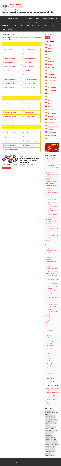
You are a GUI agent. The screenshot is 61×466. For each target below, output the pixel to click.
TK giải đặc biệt (52, 110)
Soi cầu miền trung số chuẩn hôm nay (29, 22)
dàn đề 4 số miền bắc (10, 66)
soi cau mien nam (53, 423)
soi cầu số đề (47, 437)
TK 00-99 (50, 116)
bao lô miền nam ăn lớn (10, 116)
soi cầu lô (47, 432)
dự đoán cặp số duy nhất (50, 417)
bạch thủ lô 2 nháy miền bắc (11, 54)
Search (47, 37)
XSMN (22, 25)
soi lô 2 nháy (52, 448)
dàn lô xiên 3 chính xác (10, 83)
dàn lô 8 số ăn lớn (9, 75)
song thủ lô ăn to (28, 103)
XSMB (16, 25)
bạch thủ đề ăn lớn (9, 62)
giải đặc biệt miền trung (10, 137)
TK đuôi (50, 106)
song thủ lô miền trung (30, 141)
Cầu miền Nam (52, 87)
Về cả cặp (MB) (51, 80)
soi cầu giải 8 (54, 430)
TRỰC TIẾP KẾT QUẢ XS (7, 25)
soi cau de (47, 423)
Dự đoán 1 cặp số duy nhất (50, 416)
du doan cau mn (48, 412)
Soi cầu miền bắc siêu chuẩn (33, 18)
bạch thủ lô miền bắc (9, 49)
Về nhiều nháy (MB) (53, 84)
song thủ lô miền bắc (29, 49)
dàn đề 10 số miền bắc (30, 87)
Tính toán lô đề (52, 22)
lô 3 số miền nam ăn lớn (30, 116)
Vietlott (39, 25)
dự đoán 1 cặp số (48, 414)
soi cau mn (47, 425)
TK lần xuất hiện (52, 113)
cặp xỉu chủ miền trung (10, 141)
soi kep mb (47, 444)
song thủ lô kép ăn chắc (30, 58)
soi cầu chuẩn (48, 430)
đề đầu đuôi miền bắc (29, 75)
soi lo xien (47, 448)
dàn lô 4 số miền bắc (29, 66)
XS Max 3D (50, 71)
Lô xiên (50, 97)
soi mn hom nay (53, 449)
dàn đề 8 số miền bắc (10, 58)
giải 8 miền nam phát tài (10, 112)
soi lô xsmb (47, 449)
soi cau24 (53, 421)
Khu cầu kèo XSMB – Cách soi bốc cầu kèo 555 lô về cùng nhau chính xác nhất (30, 160)
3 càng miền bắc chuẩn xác (31, 79)
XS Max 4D (50, 64)
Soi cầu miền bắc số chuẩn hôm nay (50, 18)
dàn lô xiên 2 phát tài (10, 79)
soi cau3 (55, 419)
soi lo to (51, 444)
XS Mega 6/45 (51, 61)
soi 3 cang (51, 419)
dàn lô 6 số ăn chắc (9, 70)
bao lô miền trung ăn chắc (31, 137)
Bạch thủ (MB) (51, 74)
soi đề (53, 451)
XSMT (27, 25)
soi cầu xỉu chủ (48, 442)
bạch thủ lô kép (28, 70)
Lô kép (49, 100)
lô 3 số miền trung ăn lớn (11, 149)
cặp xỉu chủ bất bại (9, 120)
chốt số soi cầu (52, 410)
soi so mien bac (48, 451)
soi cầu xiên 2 (53, 439)
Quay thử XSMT (52, 136)
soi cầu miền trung (49, 435)
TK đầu (50, 103)
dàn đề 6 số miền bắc (10, 91)
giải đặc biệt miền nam (10, 108)
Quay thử (10, 29)
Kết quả (33, 25)
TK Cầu (46, 25)
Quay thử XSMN (52, 139)
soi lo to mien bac (48, 446)
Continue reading (6, 168)
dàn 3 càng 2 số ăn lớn (30, 83)
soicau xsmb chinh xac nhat (50, 426)
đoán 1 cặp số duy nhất (49, 455)
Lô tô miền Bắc (52, 119)
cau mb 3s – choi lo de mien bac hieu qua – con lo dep (28, 12)
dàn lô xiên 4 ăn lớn (9, 87)
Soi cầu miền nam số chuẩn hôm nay (9, 22)
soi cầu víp (53, 437)
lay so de (46, 419)
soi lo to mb (56, 444)
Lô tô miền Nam (52, 123)
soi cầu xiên (47, 439)
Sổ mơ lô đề (43, 22)
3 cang (46, 410)
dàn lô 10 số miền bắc (29, 54)
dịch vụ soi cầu (55, 412)
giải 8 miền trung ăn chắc (31, 132)
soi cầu (46, 428)
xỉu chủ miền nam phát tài (11, 103)
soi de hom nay (54, 442)
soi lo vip (54, 446)
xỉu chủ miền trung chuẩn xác (11, 132)
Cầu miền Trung (52, 90)
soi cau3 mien (47, 421)
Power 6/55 (51, 68)
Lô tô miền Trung (52, 126)
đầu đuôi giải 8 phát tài (30, 108)
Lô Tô (3, 29)
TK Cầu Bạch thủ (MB (51, 340)
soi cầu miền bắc (48, 433)
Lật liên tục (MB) (52, 77)
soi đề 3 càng (47, 453)
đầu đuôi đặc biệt (29, 112)
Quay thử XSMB (52, 132)
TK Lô (53, 25)
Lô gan (49, 93)
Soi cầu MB (52, 432)
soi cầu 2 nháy (51, 428)
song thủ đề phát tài (29, 62)
